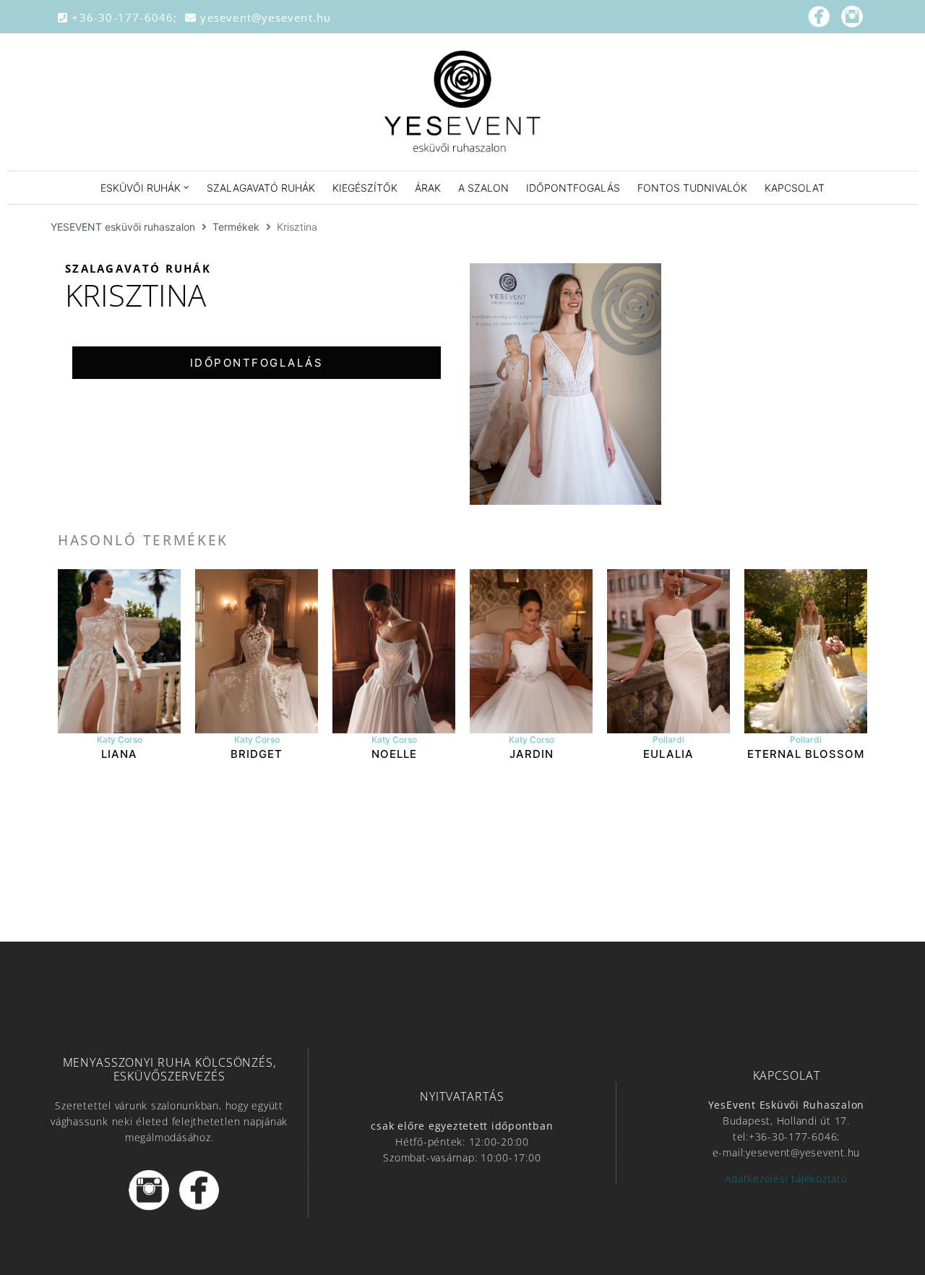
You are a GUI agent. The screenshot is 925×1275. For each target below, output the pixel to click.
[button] (256, 362)
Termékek (235, 227)
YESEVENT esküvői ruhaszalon (123, 227)
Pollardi (668, 739)
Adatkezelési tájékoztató (786, 1178)
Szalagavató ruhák (138, 268)
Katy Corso (119, 739)
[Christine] (565, 384)
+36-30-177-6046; (126, 17)
